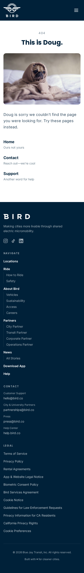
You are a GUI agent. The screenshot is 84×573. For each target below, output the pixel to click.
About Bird (11, 288)
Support (11, 173)
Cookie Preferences (17, 531)
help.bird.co (11, 433)
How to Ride (14, 275)
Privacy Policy (13, 461)
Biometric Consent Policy (20, 484)
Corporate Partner (19, 338)
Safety (11, 281)
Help (6, 373)
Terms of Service (15, 453)
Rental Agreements (16, 469)
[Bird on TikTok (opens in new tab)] (13, 241)
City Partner (14, 326)
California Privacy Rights (20, 523)
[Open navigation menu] (76, 10)
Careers (11, 313)
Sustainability (15, 300)
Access (11, 307)
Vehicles (12, 294)
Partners (9, 320)
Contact (11, 157)
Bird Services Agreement (21, 492)
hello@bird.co (13, 398)
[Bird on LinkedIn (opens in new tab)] (21, 241)
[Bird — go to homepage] (11, 10)
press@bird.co (13, 421)
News (7, 352)
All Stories (13, 358)
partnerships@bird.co (18, 410)
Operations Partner (19, 344)
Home (8, 142)
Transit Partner (16, 332)
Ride (6, 269)
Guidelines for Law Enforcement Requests (32, 507)
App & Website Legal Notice (23, 477)
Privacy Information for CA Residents (29, 515)
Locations (10, 261)
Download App (14, 366)
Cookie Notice (13, 500)
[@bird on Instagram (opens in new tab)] (5, 241)
